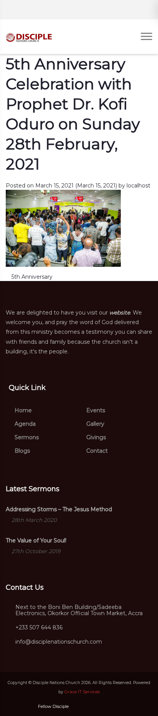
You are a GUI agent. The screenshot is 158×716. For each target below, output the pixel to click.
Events (95, 410)
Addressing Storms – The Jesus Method (59, 509)
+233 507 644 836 (39, 627)
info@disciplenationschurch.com (58, 642)
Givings (95, 437)
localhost (138, 185)
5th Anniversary (31, 276)
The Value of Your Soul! (36, 540)
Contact (96, 450)
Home (22, 410)
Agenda (24, 423)
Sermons (26, 437)
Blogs (21, 450)
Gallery (94, 423)
